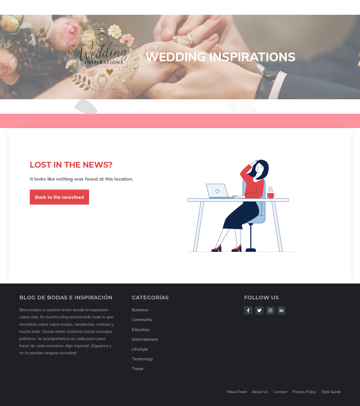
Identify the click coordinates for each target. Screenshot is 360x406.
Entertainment (145, 339)
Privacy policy (304, 391)
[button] (344, 121)
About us (260, 391)
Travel (137, 368)
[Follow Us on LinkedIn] (281, 310)
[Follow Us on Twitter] (259, 310)
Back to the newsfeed (59, 197)
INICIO (20, 120)
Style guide (331, 391)
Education (141, 329)
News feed (237, 391)
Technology (142, 358)
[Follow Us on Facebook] (248, 310)
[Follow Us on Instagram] (270, 310)
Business (140, 309)
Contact (280, 391)
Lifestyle (140, 349)
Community (142, 319)
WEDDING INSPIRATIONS (220, 56)
